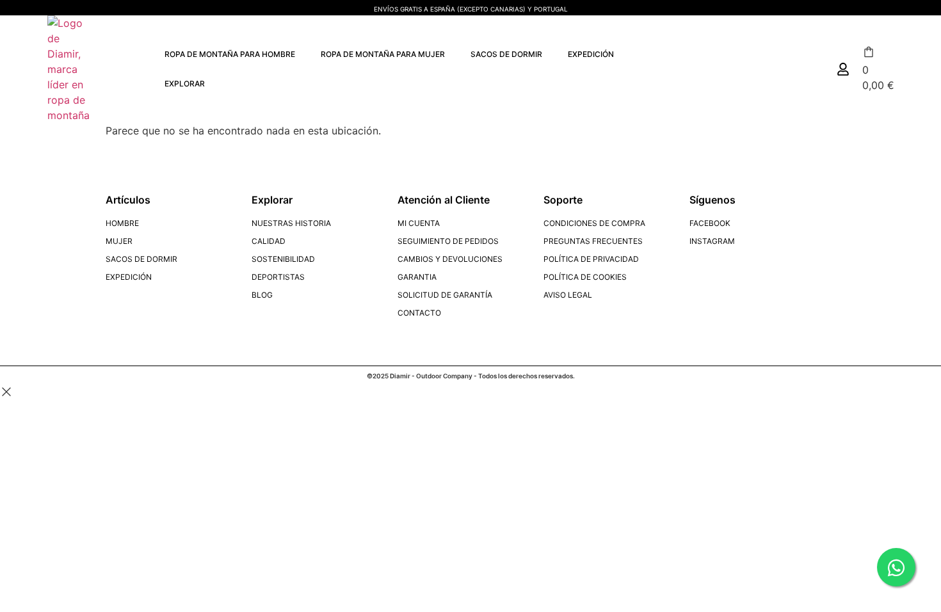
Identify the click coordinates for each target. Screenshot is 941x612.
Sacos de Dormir (506, 54)
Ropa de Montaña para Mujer (383, 54)
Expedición (591, 54)
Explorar (185, 83)
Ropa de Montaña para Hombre (230, 54)
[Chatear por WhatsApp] (896, 567)
